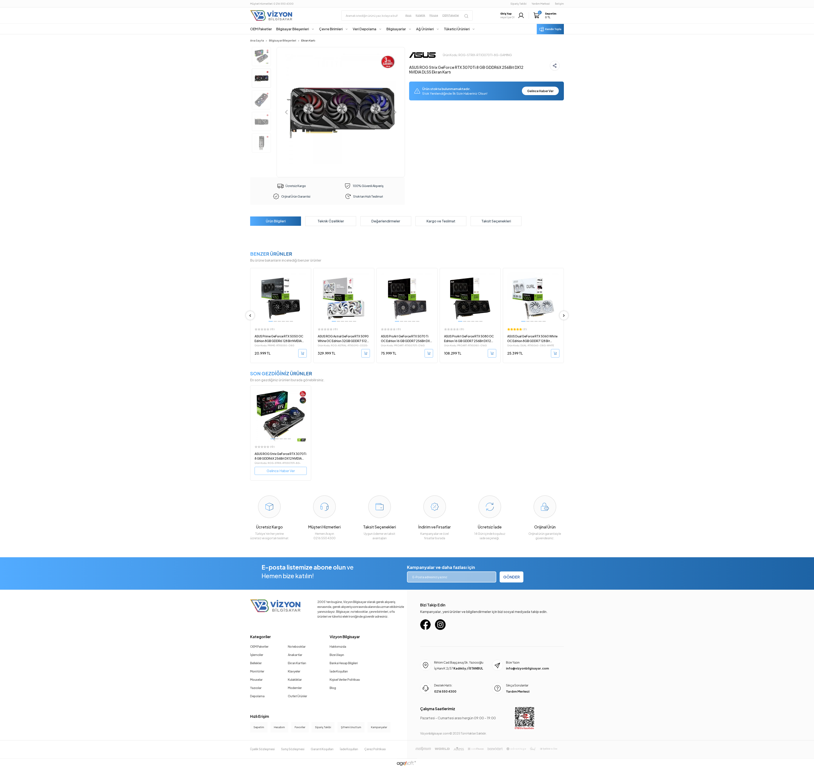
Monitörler (257, 671)
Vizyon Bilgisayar (345, 636)
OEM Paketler (259, 646)
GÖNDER (511, 576)
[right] (564, 315)
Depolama (257, 696)
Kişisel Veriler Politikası (345, 679)
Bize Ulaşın (337, 655)
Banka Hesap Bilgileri (344, 663)
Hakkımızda (338, 646)
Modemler (295, 688)
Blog (333, 688)
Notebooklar (297, 646)
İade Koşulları (339, 671)
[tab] (275, 221)
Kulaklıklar (295, 679)
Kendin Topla (553, 29)
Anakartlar (295, 655)
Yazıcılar (256, 688)
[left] (250, 315)
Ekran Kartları (297, 663)
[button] (546, 15)
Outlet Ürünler (297, 696)
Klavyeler (294, 671)
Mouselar (256, 679)
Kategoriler (260, 636)
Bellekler (256, 663)
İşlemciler (256, 655)
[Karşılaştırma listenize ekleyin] (307, 283)
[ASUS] (422, 54)
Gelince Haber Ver (540, 91)
